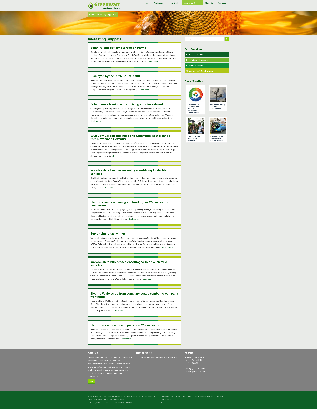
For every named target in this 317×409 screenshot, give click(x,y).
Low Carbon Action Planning (201, 71)
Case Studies (174, 3)
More (91, 381)
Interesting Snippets (192, 3)
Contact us (222, 3)
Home (147, 3)
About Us (209, 3)
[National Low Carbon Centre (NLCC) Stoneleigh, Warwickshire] (195, 99)
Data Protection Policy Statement (208, 396)
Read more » (154, 61)
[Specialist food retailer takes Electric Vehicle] (218, 129)
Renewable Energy (196, 54)
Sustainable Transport (198, 60)
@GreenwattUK (198, 371)
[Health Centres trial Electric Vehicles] (195, 129)
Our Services (159, 3)
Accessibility (167, 396)
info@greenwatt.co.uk (195, 368)
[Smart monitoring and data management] (218, 98)
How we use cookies (183, 396)
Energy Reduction (196, 65)
